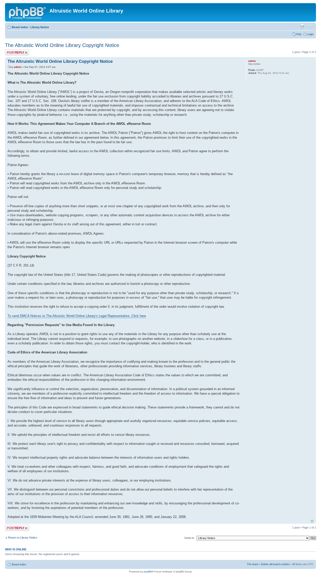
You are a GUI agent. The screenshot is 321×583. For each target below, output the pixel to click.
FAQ (298, 34)
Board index (20, 27)
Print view (302, 26)
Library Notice (39, 27)
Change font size (309, 26)
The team (252, 564)
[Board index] (27, 12)
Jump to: (189, 537)
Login (310, 34)
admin (17, 67)
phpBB (148, 571)
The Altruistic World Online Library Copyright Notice (62, 45)
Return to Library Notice (22, 537)
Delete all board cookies (275, 564)
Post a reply (12, 50)
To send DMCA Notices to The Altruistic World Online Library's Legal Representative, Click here (77, 316)
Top (312, 521)
